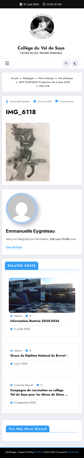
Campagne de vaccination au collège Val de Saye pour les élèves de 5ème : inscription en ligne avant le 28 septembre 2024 (38, 392)
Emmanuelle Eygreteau (20, 101)
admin (18, 316)
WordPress (38, 452)
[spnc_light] (75, 63)
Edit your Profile (60, 239)
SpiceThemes (73, 452)
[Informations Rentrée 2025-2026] (42, 295)
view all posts (14, 247)
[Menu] (7, 63)
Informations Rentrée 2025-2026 (34, 321)
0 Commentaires (66, 101)
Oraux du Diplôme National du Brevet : (38, 355)
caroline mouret (23, 385)
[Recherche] (66, 63)
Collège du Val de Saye (41, 48)
